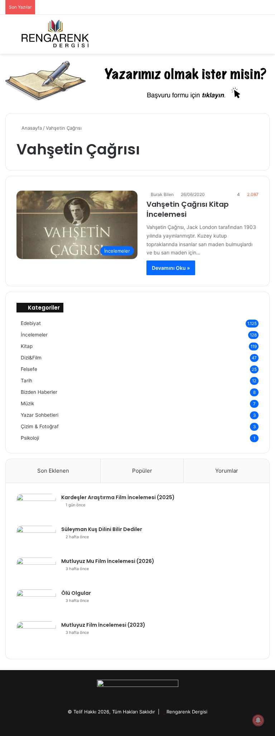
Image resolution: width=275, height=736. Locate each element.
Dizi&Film (31, 357)
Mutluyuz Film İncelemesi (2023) (103, 625)
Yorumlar (226, 470)
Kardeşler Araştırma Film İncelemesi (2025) (118, 497)
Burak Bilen (162, 194)
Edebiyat (31, 323)
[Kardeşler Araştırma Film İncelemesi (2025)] (36, 507)
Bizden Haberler (39, 392)
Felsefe (29, 369)
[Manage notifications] (258, 720)
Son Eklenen (53, 470)
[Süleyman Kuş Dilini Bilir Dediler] (36, 539)
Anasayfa (31, 128)
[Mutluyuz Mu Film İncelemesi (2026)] (36, 571)
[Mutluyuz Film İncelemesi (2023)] (36, 634)
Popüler (142, 470)
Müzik (27, 403)
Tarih (26, 380)
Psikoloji (30, 438)
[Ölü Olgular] (36, 602)
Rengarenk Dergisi (187, 712)
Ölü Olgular (76, 593)
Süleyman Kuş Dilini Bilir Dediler (101, 529)
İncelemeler (34, 335)
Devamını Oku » (171, 268)
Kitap (27, 346)
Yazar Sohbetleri (39, 415)
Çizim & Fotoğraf (40, 426)
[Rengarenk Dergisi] (55, 34)
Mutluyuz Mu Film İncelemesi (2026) (107, 561)
